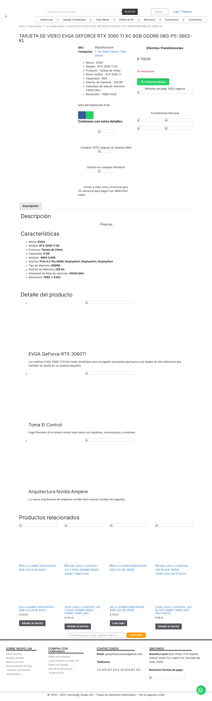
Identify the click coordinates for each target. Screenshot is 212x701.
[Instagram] (203, 4)
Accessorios (172, 19)
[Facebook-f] (196, 4)
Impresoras (46, 19)
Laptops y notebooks (74, 19)
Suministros (195, 19)
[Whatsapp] (90, 115)
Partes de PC (126, 19)
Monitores (149, 19)
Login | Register (182, 11)
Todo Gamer (102, 19)
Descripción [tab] (30, 206)
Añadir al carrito (32, 623)
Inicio (22, 26)
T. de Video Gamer (54, 26)
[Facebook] (82, 115)
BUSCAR (129, 11)
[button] (201, 690)
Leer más (118, 623)
